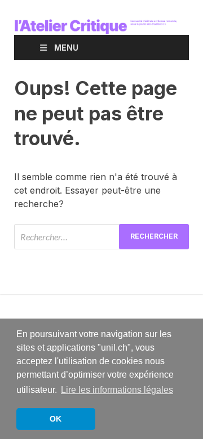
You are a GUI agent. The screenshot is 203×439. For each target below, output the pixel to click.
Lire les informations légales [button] (117, 390)
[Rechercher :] (101, 236)
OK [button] (55, 418)
